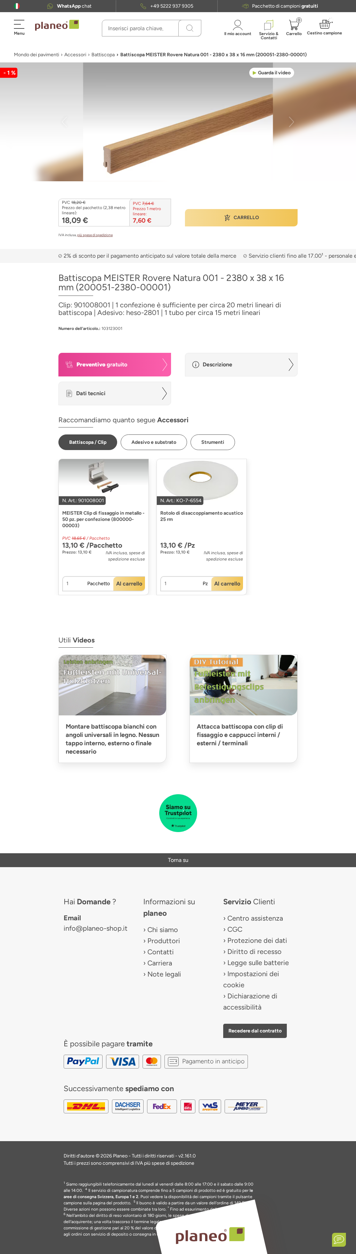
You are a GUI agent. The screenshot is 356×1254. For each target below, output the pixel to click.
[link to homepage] (57, 25)
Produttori (163, 941)
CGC (234, 929)
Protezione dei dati (257, 940)
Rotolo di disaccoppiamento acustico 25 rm (201, 516)
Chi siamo (162, 929)
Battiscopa (103, 55)
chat (74, 6)
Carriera (159, 963)
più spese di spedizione (95, 235)
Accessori (75, 55)
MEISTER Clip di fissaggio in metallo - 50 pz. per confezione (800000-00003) (103, 519)
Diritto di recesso (254, 951)
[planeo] (210, 1235)
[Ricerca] (189, 28)
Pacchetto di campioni (285, 6)
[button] (17, 6)
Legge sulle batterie (258, 962)
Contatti (160, 952)
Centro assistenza (255, 918)
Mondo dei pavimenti (36, 55)
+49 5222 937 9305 (171, 6)
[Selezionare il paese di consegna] (17, 6)
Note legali (164, 974)
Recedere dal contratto (255, 1031)
